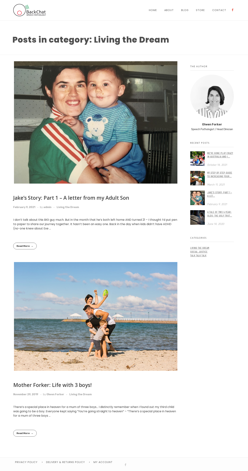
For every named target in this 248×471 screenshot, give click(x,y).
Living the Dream (68, 207)
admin (47, 207)
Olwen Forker (55, 394)
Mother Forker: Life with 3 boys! (52, 384)
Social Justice (199, 251)
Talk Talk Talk (198, 255)
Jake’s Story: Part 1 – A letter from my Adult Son (71, 197)
